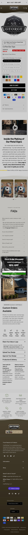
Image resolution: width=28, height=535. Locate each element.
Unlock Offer (14, 273)
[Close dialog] (26, 257)
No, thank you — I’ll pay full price (14, 277)
